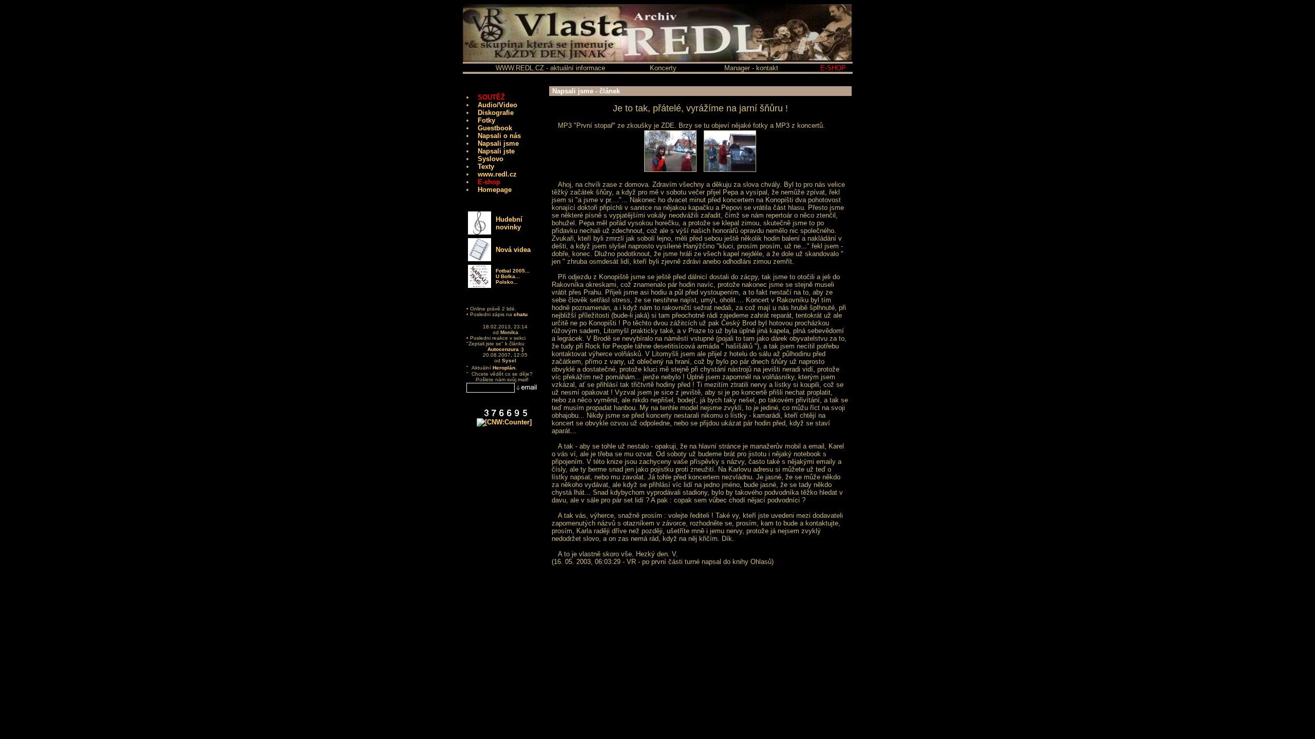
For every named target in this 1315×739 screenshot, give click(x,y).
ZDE (667, 125)
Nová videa (513, 250)
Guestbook (495, 128)
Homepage (495, 189)
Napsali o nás (499, 136)
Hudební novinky (509, 223)
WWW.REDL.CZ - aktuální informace (550, 68)
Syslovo (490, 159)
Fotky (486, 120)
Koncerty (663, 68)
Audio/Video (497, 105)
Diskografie (496, 112)
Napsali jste (496, 151)
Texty (486, 166)
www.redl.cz (497, 174)
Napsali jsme (498, 143)
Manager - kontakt (751, 68)
